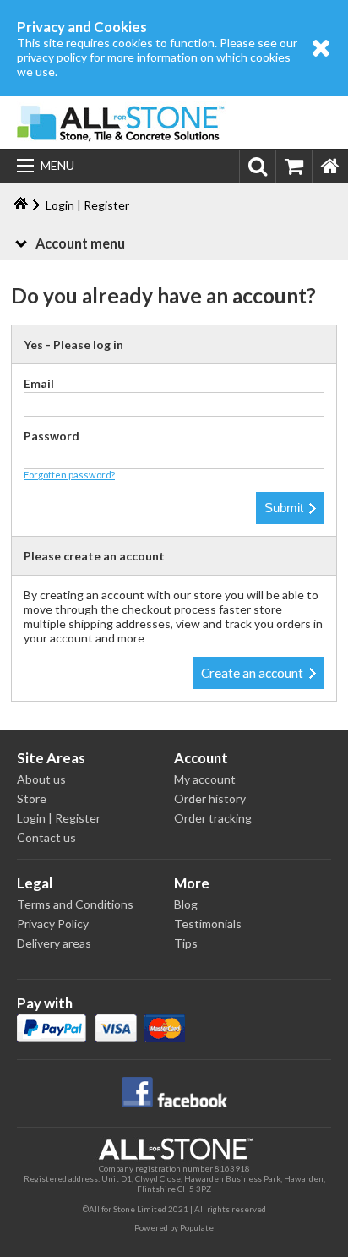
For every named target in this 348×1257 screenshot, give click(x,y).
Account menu (80, 243)
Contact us (46, 837)
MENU (57, 165)
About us (41, 779)
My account (205, 779)
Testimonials (208, 923)
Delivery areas (54, 943)
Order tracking (213, 818)
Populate (197, 1227)
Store (31, 798)
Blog (186, 904)
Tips (186, 943)
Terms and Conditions (75, 904)
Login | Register (59, 818)
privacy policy (52, 57)
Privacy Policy (53, 923)
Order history (210, 798)
